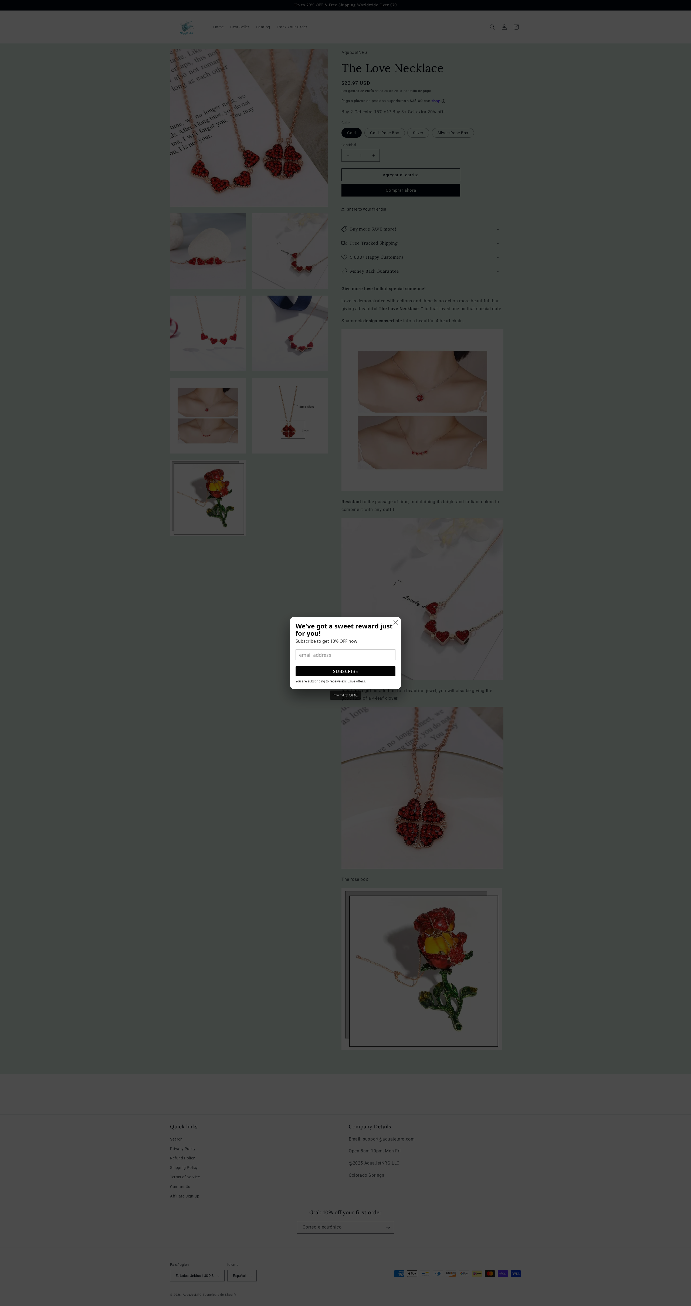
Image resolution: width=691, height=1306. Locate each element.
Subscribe (345, 671)
